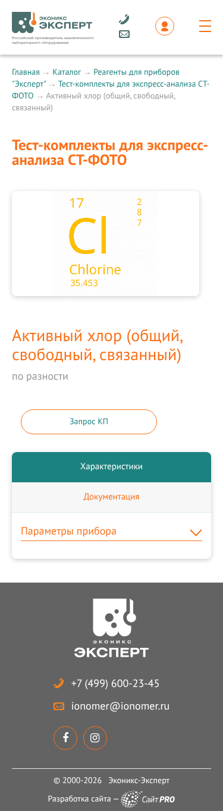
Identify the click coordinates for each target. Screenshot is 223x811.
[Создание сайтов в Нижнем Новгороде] (148, 799)
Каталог (66, 71)
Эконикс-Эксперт (138, 780)
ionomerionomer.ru (120, 706)
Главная (26, 71)
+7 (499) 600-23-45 (115, 683)
